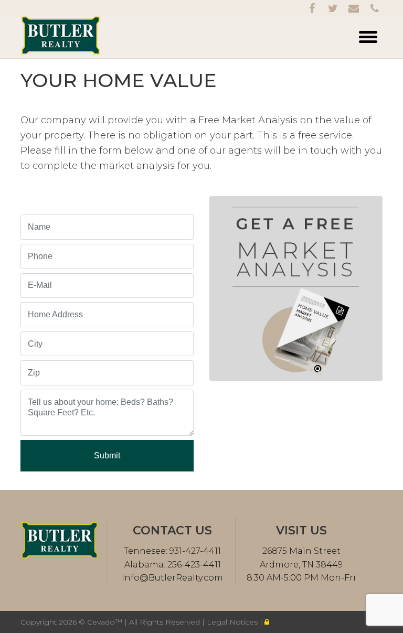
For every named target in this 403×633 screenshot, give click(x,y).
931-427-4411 (194, 551)
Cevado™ (105, 622)
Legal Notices (233, 622)
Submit (107, 455)
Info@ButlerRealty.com (172, 578)
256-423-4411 (193, 565)
